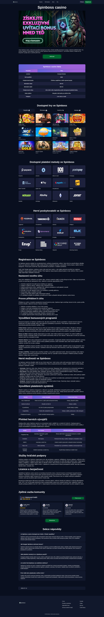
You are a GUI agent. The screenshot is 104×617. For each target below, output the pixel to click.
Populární (25, 110)
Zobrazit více (52, 520)
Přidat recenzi (78, 498)
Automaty (76, 110)
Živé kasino (42, 110)
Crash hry (59, 110)
